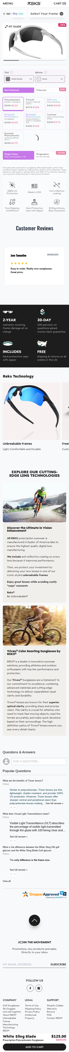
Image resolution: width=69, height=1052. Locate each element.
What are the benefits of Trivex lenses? (23, 781)
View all (7, 881)
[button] (12, 3)
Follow (6, 784)
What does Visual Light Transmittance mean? (26, 814)
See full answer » (54, 803)
